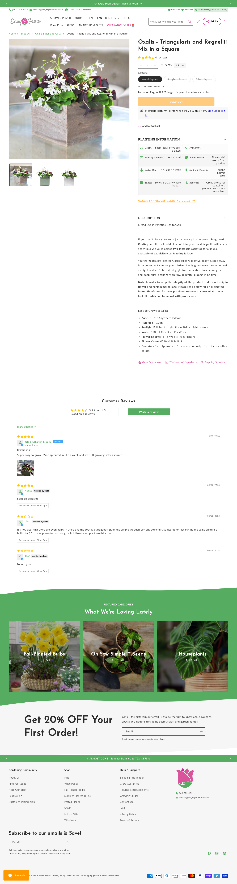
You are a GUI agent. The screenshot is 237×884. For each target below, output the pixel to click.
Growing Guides (129, 795)
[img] (25, 436)
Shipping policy (91, 875)
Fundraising (15, 795)
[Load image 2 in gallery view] (45, 175)
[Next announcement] (230, 3)
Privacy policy (58, 875)
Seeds (67, 807)
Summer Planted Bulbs (77, 795)
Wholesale (70, 820)
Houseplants (193, 654)
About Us (14, 777)
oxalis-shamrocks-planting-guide (164, 200)
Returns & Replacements (134, 789)
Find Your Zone (17, 783)
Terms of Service (129, 820)
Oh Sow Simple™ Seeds (118, 654)
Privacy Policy (128, 814)
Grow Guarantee (151, 362)
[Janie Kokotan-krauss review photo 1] (25, 468)
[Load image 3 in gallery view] (69, 175)
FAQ (122, 807)
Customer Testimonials (22, 801)
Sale (66, 777)
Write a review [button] (149, 411)
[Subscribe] (201, 731)
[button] (67, 18)
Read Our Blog (17, 789)
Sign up (212, 110)
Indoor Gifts (71, 814)
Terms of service (75, 875)
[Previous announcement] (7, 3)
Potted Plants (72, 801)
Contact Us (126, 801)
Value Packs (71, 783)
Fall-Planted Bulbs (44, 654)
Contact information (109, 875)
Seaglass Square (179, 80)
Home (12, 33)
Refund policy (43, 875)
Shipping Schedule (215, 362)
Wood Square (152, 80)
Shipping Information (132, 777)
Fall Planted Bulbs (74, 789)
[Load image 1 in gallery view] (21, 175)
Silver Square (206, 80)
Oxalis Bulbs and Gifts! (48, 33)
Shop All (25, 33)
